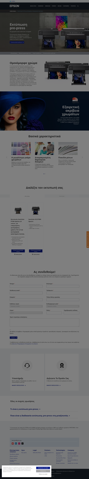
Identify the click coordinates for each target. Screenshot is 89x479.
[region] (26, 471)
